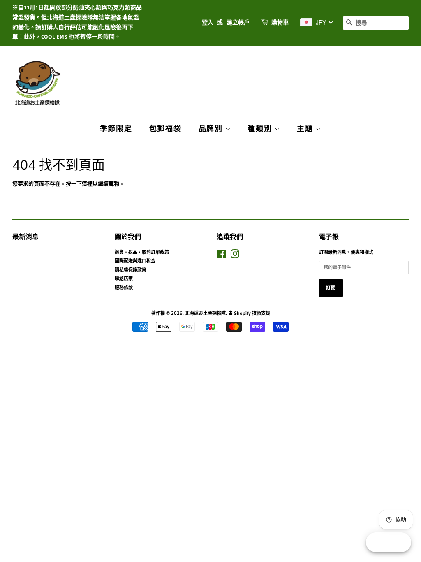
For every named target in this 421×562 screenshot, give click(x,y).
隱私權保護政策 (130, 270)
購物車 (280, 23)
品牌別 (212, 129)
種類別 (261, 129)
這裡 (87, 184)
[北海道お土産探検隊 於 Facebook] (221, 256)
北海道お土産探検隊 (205, 313)
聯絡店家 (124, 279)
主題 (306, 129)
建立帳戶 (238, 23)
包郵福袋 (165, 129)
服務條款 (124, 288)
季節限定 (116, 129)
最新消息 (25, 237)
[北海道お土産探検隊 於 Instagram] (234, 256)
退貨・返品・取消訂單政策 (142, 252)
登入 (207, 23)
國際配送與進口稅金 (135, 261)
